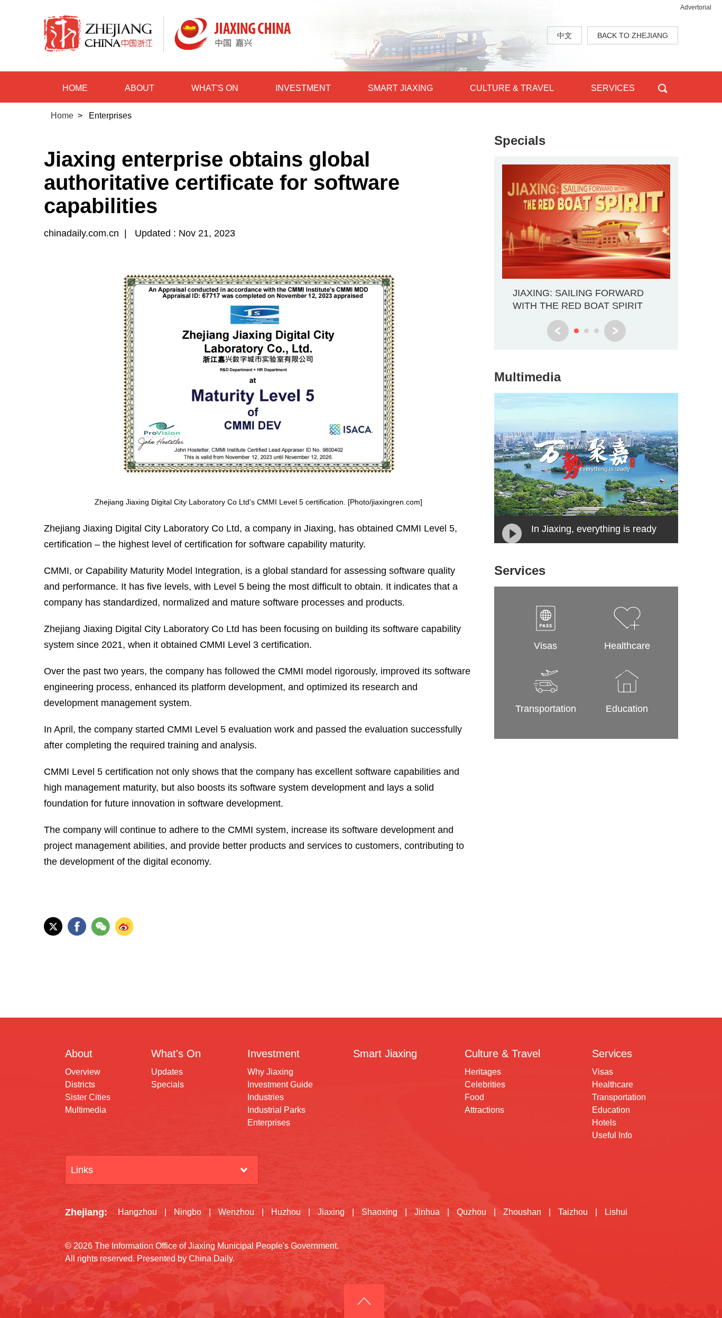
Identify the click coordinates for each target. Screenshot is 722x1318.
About (78, 1053)
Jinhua (427, 1211)
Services (519, 570)
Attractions (484, 1109)
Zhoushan (522, 1211)
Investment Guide (280, 1084)
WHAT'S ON (214, 88)
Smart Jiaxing (385, 1053)
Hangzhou (137, 1211)
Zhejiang (84, 1212)
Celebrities (485, 1084)
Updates (167, 1071)
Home (62, 115)
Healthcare (612, 1084)
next (615, 331)
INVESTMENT (303, 88)
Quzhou (471, 1211)
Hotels (604, 1122)
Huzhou (286, 1211)
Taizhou (573, 1211)
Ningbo (187, 1211)
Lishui (616, 1211)
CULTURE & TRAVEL (512, 88)
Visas (602, 1071)
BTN (662, 87)
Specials (519, 140)
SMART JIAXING (400, 88)
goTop (364, 1301)
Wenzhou (236, 1211)
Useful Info (612, 1135)
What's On (176, 1053)
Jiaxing (331, 1211)
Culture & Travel (502, 1053)
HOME (75, 88)
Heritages (483, 1071)
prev (558, 331)
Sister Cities (87, 1097)
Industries (265, 1097)
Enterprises (268, 1122)
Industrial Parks (276, 1109)
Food (474, 1097)
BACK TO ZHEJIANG (632, 35)
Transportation (619, 1097)
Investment (273, 1053)
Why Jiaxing (270, 1071)
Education (611, 1109)
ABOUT (139, 88)
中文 (564, 35)
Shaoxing (379, 1211)
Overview (82, 1071)
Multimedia (527, 377)
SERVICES (613, 88)
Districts (80, 1084)
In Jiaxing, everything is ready (593, 529)
